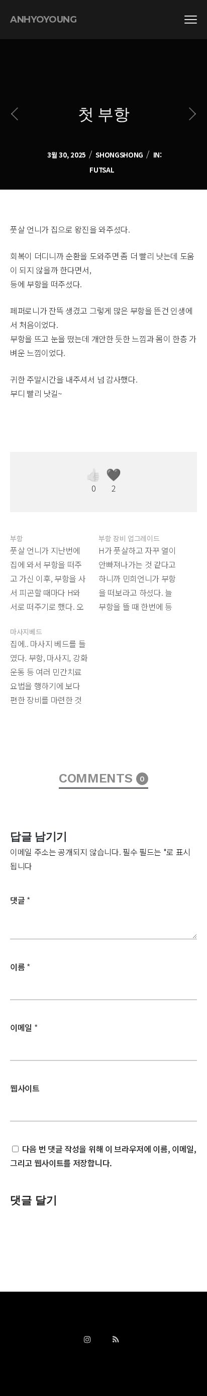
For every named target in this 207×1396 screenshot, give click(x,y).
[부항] (54, 570)
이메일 (23, 1027)
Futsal (101, 170)
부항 (16, 538)
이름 (20, 967)
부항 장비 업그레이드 (128, 538)
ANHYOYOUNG (43, 19)
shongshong (119, 155)
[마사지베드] (54, 664)
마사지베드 (26, 632)
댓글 (20, 900)
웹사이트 (25, 1088)
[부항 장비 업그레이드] (142, 570)
